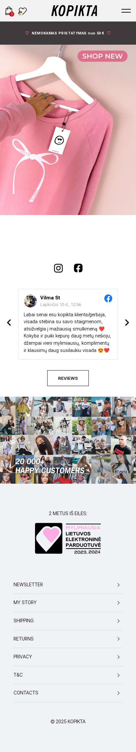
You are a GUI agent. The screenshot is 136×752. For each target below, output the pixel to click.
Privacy (23, 657)
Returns (24, 639)
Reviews (68, 378)
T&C (18, 675)
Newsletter (28, 585)
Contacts (26, 693)
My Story (25, 602)
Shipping (24, 621)
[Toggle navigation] (126, 11)
